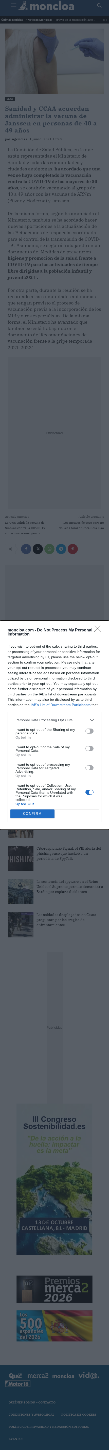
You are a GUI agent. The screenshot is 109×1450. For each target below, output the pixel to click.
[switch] (89, 731)
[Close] (99, 630)
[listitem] (54, 720)
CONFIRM (32, 814)
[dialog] (54, 725)
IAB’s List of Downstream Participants (60, 705)
